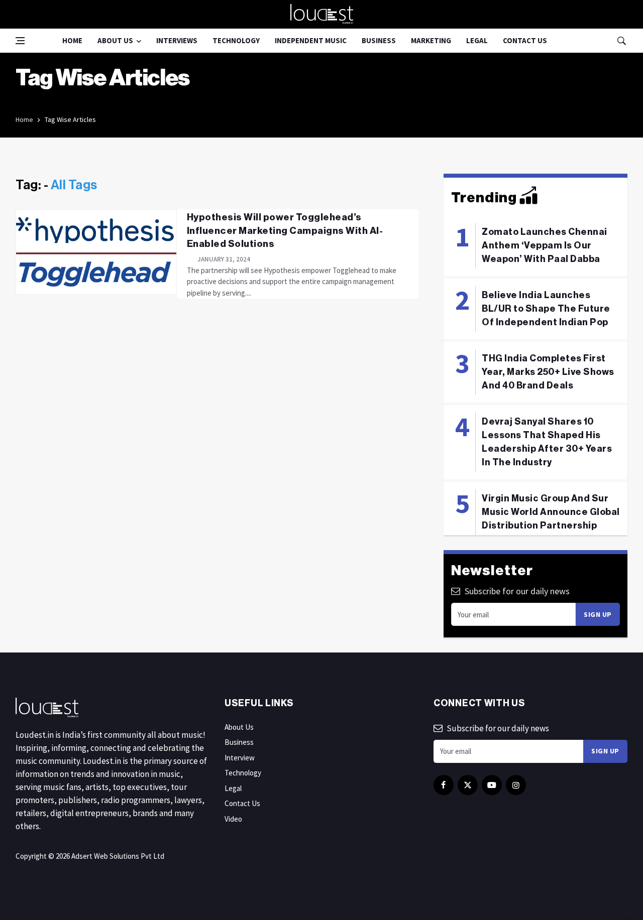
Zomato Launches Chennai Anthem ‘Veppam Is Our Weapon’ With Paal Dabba (544, 245)
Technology (236, 40)
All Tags (74, 185)
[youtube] (492, 785)
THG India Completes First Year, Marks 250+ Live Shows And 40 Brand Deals (548, 372)
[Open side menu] (20, 41)
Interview (240, 757)
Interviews (176, 40)
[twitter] (468, 785)
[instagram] (516, 785)
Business (379, 40)
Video (233, 819)
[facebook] (444, 785)
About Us (115, 40)
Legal (477, 40)
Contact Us (525, 40)
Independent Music (311, 40)
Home (72, 40)
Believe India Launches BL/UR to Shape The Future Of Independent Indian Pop (546, 309)
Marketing (431, 40)
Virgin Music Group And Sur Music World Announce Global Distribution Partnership (551, 512)
